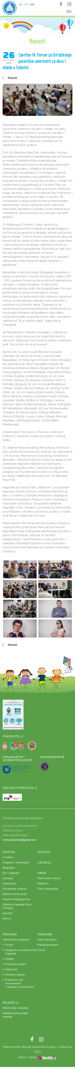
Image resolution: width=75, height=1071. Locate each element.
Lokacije (8, 878)
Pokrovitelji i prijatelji (15, 1007)
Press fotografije (48, 888)
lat (26, 4)
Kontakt (8, 913)
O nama (8, 857)
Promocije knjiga (15, 964)
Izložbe (9, 958)
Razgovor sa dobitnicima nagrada (20, 952)
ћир (32, 4)
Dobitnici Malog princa (16, 899)
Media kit (43, 883)
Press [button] (42, 873)
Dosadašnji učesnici (15, 888)
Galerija (44, 862)
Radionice (11, 969)
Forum (9, 944)
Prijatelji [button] (10, 1002)
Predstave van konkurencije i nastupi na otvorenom (19, 983)
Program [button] (10, 934)
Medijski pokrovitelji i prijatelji (15, 1015)
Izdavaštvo (9, 883)
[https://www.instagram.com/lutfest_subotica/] (69, 4)
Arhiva (6, 918)
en (20, 4)
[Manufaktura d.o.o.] (47, 1057)
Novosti (44, 852)
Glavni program (47, 939)
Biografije (8, 867)
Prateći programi (48, 944)
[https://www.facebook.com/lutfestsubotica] (62, 4)
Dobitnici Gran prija (14, 894)
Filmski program (15, 974)
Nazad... (13, 78)
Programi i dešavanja (16, 862)
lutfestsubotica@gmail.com (20, 839)
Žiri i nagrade (11, 873)
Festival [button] (9, 852)
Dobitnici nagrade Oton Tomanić (17, 906)
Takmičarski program (16, 939)
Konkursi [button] (45, 934)
